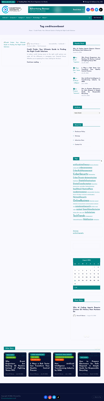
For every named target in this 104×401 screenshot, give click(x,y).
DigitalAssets (75, 180)
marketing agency (90, 194)
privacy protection (82, 203)
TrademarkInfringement (78, 219)
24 (75, 280)
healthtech (77, 189)
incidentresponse (80, 192)
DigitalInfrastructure (87, 180)
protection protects (90, 203)
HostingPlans (87, 189)
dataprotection (90, 177)
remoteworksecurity (83, 206)
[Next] (88, 336)
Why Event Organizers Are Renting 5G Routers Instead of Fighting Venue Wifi (91, 59)
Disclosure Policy (80, 131)
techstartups (90, 212)
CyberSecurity (80, 174)
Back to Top (98, 397)
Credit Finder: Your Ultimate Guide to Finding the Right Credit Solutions (54, 30)
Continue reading (33, 62)
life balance (79, 194)
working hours (96, 219)
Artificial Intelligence (38, 354)
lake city (74, 194)
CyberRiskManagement (82, 170)
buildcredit (61, 43)
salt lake (93, 206)
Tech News (10, 357)
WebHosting (88, 219)
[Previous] (85, 336)
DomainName (94, 183)
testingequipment (89, 216)
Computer (13, 17)
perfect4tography (78, 233)
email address (82, 186)
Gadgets (21, 17)
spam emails (82, 212)
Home (30, 30)
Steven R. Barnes (35, 43)
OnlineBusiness (81, 200)
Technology (36, 17)
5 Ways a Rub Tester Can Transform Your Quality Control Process (91, 69)
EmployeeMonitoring (90, 186)
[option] (86, 311)
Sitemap (77, 136)
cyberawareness (85, 167)
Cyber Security (85, 357)
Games (28, 17)
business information (94, 164)
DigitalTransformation (82, 183)
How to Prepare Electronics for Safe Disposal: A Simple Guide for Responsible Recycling (64, 365)
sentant (79, 209)
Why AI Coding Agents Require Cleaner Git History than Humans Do (86, 309)
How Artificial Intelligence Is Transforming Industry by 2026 (91, 80)
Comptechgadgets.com (8, 398)
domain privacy (76, 186)
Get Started (97, 17)
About (44, 17)
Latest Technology (13, 354)
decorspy (75, 231)
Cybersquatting (92, 174)
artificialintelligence (81, 164)
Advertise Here (79, 140)
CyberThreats (78, 177)
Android (4, 17)
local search (84, 194)
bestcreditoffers (53, 43)
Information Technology (40, 357)
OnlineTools (92, 200)
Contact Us (78, 144)
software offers (76, 212)
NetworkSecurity (80, 197)
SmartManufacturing (91, 209)
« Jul (75, 287)
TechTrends (79, 216)
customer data (76, 167)
